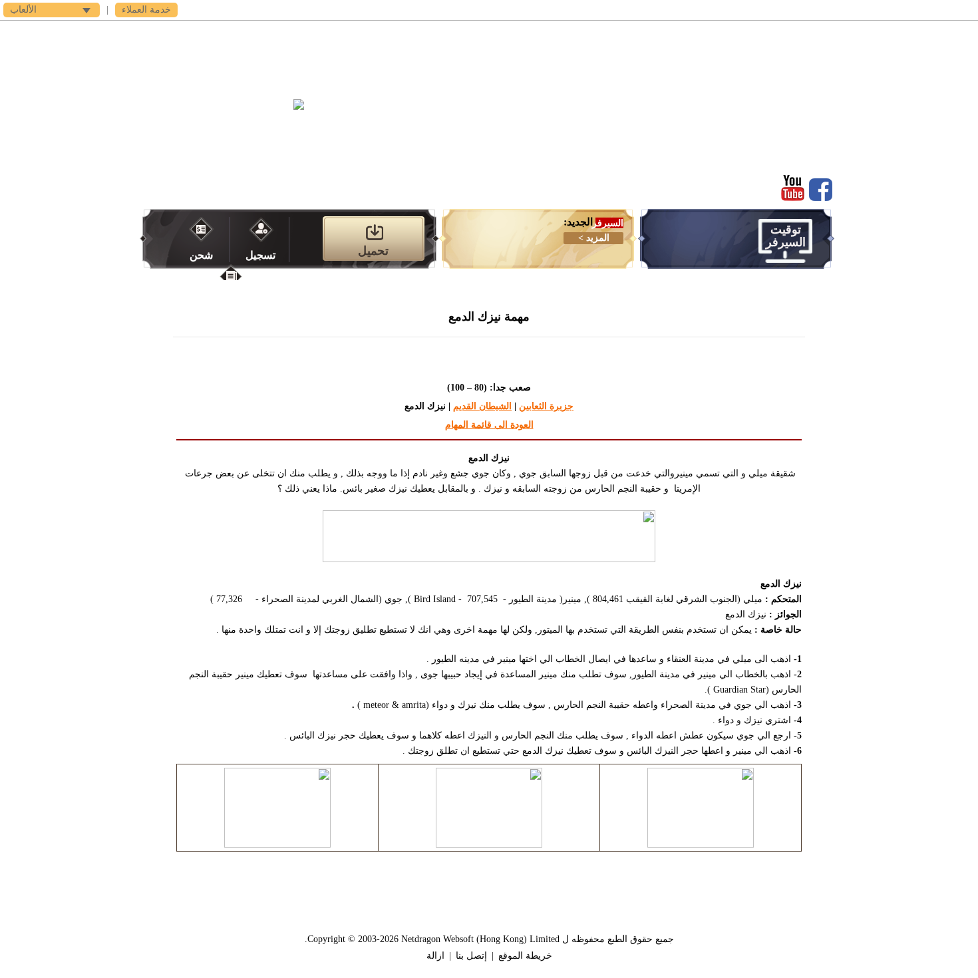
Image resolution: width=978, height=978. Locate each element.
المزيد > (593, 238)
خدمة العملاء (146, 10)
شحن (201, 255)
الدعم (249, 33)
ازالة (435, 956)
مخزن (369, 33)
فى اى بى (310, 33)
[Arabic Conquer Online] (237, 131)
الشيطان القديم (482, 406)
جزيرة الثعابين (546, 406)
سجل (669, 33)
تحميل (608, 33)
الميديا (429, 33)
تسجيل (260, 255)
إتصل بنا (471, 956)
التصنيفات (489, 33)
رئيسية (729, 33)
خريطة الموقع (525, 956)
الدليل (549, 33)
